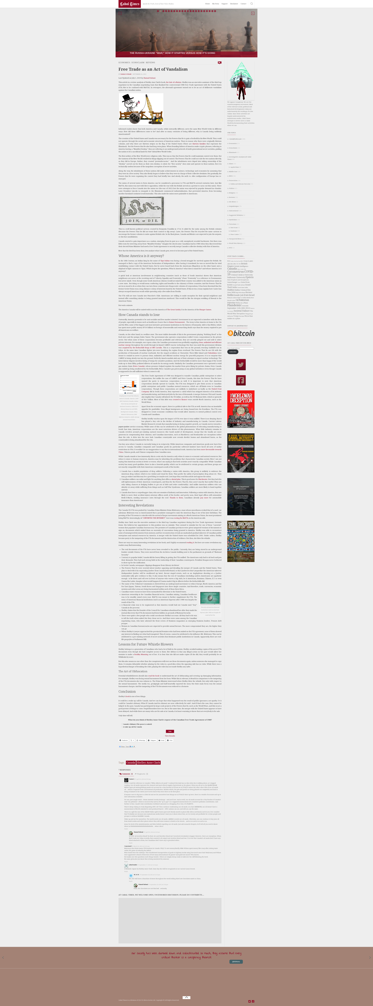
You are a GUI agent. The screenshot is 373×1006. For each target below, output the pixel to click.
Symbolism (233, 220)
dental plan (176, 479)
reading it (190, 542)
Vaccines (241, 316)
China (238, 269)
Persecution (233, 180)
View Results (170, 736)
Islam (231, 164)
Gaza (239, 282)
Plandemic (234, 305)
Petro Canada (138, 366)
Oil (237, 300)
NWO (231, 176)
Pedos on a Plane (242, 303)
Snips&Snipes (234, 206)
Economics (124, 62)
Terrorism (232, 224)
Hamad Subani (126, 74)
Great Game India (242, 287)
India (230, 294)
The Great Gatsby (174, 310)
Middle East (233, 171)
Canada (131, 762)
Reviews (150, 62)
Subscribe (232, 352)
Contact (243, 4)
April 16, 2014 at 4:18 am (152, 832)
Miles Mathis (247, 297)
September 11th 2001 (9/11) (238, 308)
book (128, 696)
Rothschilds (245, 305)
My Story (215, 4)
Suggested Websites (236, 215)
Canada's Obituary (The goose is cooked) (137, 724)
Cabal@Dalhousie (235, 139)
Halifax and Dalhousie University (240, 184)
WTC (230, 248)
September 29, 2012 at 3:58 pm (159, 884)
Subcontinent (234, 211)
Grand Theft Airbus (239, 285)
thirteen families (199, 144)
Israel (251, 295)
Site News (232, 202)
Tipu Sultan (165, 261)
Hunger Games (205, 310)
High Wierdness (240, 292)
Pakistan (244, 300)
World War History (235, 243)
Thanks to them (176, 498)
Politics (231, 188)
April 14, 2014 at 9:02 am (143, 779)
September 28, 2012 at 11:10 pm (150, 874)
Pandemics (234, 231)
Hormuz (249, 292)
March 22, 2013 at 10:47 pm (141, 846)
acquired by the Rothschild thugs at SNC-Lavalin (142, 348)
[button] (186, 33)
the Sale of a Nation (173, 82)
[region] (186, 33)
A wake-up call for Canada (132, 727)
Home (207, 4)
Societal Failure (242, 311)
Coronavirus (235, 271)
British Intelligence (241, 266)
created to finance (180, 399)
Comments (127, 774)
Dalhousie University (236, 277)
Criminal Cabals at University (242, 275)
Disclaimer (234, 4)
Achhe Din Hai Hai (235, 261)
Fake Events (234, 227)
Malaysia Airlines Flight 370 (235, 297)
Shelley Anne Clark (148, 762)
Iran (246, 295)
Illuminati (232, 152)
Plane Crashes (235, 234)
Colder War (243, 269)
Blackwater (202, 479)
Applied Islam (235, 167)
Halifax (230, 290)
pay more (204, 498)
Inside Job (238, 295)
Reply (126, 829)
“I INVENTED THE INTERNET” (154, 518)
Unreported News (235, 239)
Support (225, 4)
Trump (236, 316)
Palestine (231, 303)
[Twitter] (249, 1001)
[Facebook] (253, 1001)
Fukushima (212, 353)
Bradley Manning (141, 654)
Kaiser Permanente (176, 322)
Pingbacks (142, 774)
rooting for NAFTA (181, 518)
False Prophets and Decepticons (238, 280)
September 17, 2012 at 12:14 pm (148, 865)
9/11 (228, 261)
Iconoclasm (138, 62)
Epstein (250, 277)
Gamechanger (232, 282)
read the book (153, 676)
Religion (232, 193)
